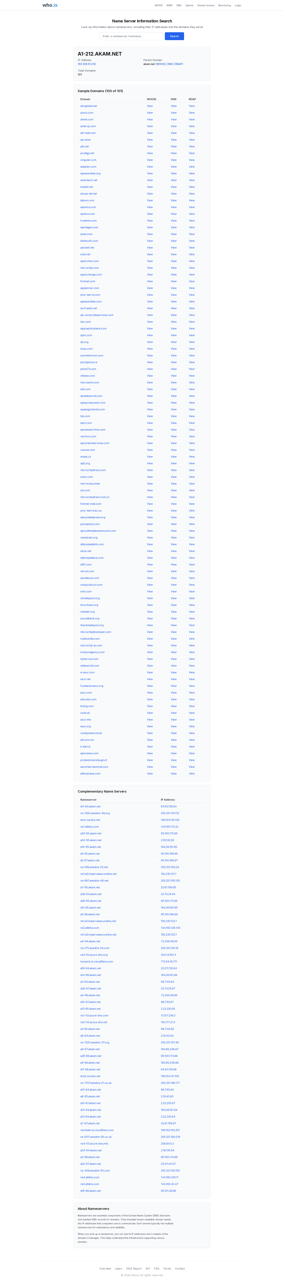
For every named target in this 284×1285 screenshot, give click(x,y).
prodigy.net (87, 153)
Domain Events (205, 5)
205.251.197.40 (170, 1042)
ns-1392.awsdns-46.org (95, 813)
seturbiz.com (88, 699)
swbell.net (86, 186)
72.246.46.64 (169, 941)
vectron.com (88, 436)
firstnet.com (87, 281)
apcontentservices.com (94, 443)
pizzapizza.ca (88, 362)
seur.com (86, 692)
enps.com (86, 348)
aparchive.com (89, 261)
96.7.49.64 (167, 981)
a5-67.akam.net (89, 860)
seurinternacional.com (94, 766)
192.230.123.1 (169, 934)
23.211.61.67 (168, 1163)
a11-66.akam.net (90, 1069)
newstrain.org (88, 537)
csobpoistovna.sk (91, 733)
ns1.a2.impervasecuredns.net (98, 934)
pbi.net (84, 146)
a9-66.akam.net (90, 1062)
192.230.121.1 (168, 873)
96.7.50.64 (167, 1089)
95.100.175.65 (169, 833)
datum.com (87, 200)
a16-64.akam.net (90, 968)
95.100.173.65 (169, 900)
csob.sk (85, 712)
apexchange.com (91, 274)
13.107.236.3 (168, 1015)
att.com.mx (87, 739)
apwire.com (87, 213)
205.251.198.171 (170, 1083)
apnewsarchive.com (92, 429)
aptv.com (86, 422)
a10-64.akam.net (90, 1089)
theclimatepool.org (92, 625)
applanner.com (89, 288)
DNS (179, 5)
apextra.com (88, 207)
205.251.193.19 (169, 948)
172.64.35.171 (169, 961)
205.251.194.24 (170, 867)
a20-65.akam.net (90, 833)
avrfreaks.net (88, 308)
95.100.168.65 (169, 853)
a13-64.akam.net (90, 1116)
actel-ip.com (88, 126)
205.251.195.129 (170, 880)
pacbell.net (87, 247)
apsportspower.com (92, 402)
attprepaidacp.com (92, 557)
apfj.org (85, 463)
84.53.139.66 (169, 1069)
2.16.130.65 (167, 840)
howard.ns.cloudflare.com (96, 961)
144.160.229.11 (169, 1177)
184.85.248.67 (170, 1049)
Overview (105, 1268)
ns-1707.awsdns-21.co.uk (95, 1083)
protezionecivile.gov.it (93, 760)
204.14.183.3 (168, 954)
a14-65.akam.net (90, 846)
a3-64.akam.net (90, 981)
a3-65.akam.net (90, 1029)
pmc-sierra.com (90, 294)
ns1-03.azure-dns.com (94, 1015)
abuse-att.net (88, 193)
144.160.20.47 (169, 1184)
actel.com (86, 234)
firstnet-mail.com (90, 503)
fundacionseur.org (91, 685)
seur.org (85, 726)
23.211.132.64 (169, 968)
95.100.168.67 (169, 860)
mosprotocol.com (91, 584)
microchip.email (90, 483)
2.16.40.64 (167, 1035)
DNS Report (134, 1268)
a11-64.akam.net (90, 806)
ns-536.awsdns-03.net (94, 867)
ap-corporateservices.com (96, 315)
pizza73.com (88, 369)
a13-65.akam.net (90, 1008)
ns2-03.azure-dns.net (93, 1022)
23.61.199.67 (168, 1123)
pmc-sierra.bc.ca (90, 510)
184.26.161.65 (169, 846)
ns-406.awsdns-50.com (95, 1170)
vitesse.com (87, 375)
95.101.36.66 (168, 1190)
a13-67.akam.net (90, 1103)
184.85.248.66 (170, 1062)
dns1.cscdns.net (90, 820)
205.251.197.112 (170, 813)
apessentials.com (91, 301)
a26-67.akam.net (90, 988)
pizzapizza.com (90, 524)
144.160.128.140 (170, 927)
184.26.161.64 (169, 1109)
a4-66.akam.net (90, 995)
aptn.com (86, 335)
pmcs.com (86, 112)
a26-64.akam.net (90, 894)
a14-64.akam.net (90, 1109)
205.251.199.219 (170, 1136)
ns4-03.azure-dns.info (94, 1143)
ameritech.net (88, 180)
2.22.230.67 (168, 1103)
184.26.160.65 (169, 907)
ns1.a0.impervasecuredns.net (98, 873)
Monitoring (224, 5)
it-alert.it (85, 746)
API (147, 1268)
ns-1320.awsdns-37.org (94, 1042)
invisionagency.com (92, 652)
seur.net (85, 679)
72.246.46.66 (169, 995)
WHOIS (159, 5)
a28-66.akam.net (90, 1056)
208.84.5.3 (167, 1143)
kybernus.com (89, 659)
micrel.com (87, 571)
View (150, 106)
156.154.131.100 (170, 1076)
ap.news (85, 139)
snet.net (85, 254)
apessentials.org (90, 173)
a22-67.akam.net (90, 1163)
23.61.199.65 (168, 887)
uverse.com (87, 449)
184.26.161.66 (169, 975)
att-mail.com (88, 133)
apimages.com (89, 227)
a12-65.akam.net (90, 907)
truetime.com (88, 220)
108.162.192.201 (170, 1130)
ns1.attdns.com (89, 826)
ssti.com (85, 389)
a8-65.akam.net (90, 1096)
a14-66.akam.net (90, 975)
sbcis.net (85, 551)
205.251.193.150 (170, 1170)
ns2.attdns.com (89, 927)
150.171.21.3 (168, 1022)
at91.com (86, 564)
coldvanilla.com (90, 638)
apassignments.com (92, 409)
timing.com (87, 706)
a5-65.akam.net (90, 853)
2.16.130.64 (167, 1150)
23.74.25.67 (168, 988)
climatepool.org (90, 598)
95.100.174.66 (169, 1157)
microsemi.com (89, 382)
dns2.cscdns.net (90, 1076)
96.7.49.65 (167, 1029)
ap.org (84, 342)
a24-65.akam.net (90, 840)
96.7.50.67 (167, 1002)
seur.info (85, 719)
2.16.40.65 (167, 1096)
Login (238, 5)
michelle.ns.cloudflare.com (97, 1130)
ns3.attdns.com (89, 1184)
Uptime (189, 5)
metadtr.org (87, 611)
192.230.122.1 (169, 921)
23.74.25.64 (168, 894)
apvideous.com (89, 578)
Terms (167, 1268)
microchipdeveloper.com (95, 632)
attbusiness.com (90, 773)
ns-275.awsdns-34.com (94, 948)
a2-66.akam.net (90, 1157)
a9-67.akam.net (90, 1049)
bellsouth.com (89, 240)
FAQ (156, 1268)
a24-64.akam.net (91, 1150)
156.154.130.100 (170, 820)
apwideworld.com (91, 396)
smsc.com (86, 476)
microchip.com (89, 267)
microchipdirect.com (93, 470)
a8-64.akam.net (90, 1035)
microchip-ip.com (91, 645)
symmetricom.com (91, 355)
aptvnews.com (89, 753)
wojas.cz (85, 456)
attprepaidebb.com (92, 544)
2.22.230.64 (168, 1116)
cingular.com (88, 160)
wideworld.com (89, 665)
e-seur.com (87, 672)
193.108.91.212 (87, 64)
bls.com (85, 416)
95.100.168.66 (169, 914)
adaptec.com (88, 166)
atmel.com (86, 119)
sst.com (85, 490)
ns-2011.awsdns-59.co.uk (96, 1136)
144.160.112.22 (169, 826)
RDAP (170, 5)
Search (174, 36)
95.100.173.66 (169, 1056)
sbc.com (85, 321)
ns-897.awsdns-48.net (94, 880)
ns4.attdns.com (89, 1177)
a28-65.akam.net (90, 900)
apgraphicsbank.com (93, 328)
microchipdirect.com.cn (94, 497)
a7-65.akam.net (90, 887)
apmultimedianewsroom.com (98, 530)
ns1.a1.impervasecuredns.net (98, 921)
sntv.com (86, 591)
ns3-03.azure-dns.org (93, 954)
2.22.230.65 (168, 1008)
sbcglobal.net (88, 106)
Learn (118, 1268)
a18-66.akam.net (90, 1190)
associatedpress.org (92, 517)
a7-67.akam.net (90, 1123)
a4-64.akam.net (90, 941)
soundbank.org (89, 618)
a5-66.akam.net (90, 914)
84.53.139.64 (169, 806)
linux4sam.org (89, 605)
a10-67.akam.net (90, 1002)
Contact (180, 1268)
